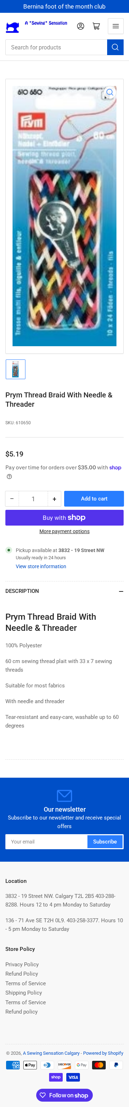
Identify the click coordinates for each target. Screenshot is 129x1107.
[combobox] (64, 47)
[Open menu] (116, 26)
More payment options (64, 531)
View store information (41, 566)
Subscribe (105, 841)
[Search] (115, 47)
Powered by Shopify (103, 1053)
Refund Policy (21, 974)
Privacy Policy (22, 964)
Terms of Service (25, 983)
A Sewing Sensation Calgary (51, 1053)
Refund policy (21, 1012)
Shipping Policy (23, 993)
